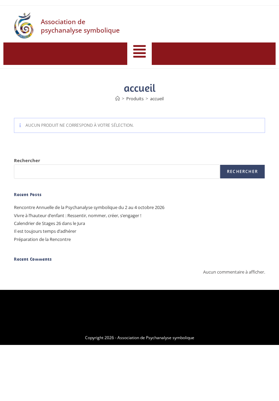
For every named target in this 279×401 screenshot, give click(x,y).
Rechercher (27, 160)
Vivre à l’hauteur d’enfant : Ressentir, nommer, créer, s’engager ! (77, 215)
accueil (157, 98)
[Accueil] (117, 98)
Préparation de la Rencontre (42, 239)
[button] (139, 52)
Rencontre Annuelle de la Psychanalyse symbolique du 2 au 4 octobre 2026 (89, 207)
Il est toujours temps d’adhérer (45, 231)
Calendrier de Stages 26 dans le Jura (49, 223)
